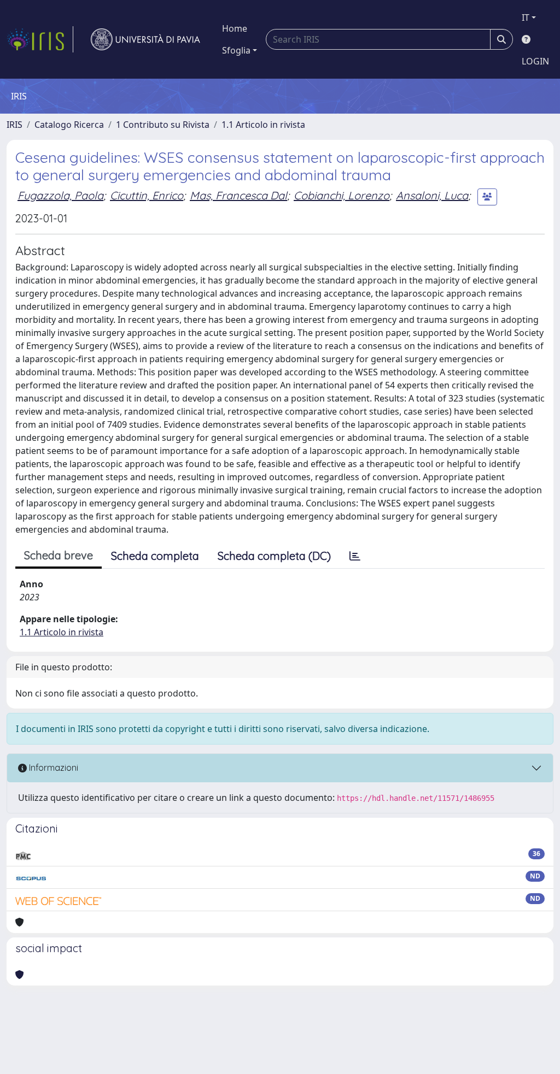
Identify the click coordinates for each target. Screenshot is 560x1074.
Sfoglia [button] (236, 50)
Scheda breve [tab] (58, 555)
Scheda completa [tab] (155, 556)
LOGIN (535, 61)
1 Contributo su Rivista (162, 125)
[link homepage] (40, 39)
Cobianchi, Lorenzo (341, 195)
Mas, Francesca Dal (238, 195)
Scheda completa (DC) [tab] (274, 556)
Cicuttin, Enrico (146, 195)
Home (234, 28)
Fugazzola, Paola (60, 195)
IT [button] (525, 17)
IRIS (14, 125)
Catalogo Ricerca (69, 125)
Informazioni (52, 767)
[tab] (355, 556)
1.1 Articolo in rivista (263, 125)
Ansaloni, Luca (432, 195)
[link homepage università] (145, 39)
